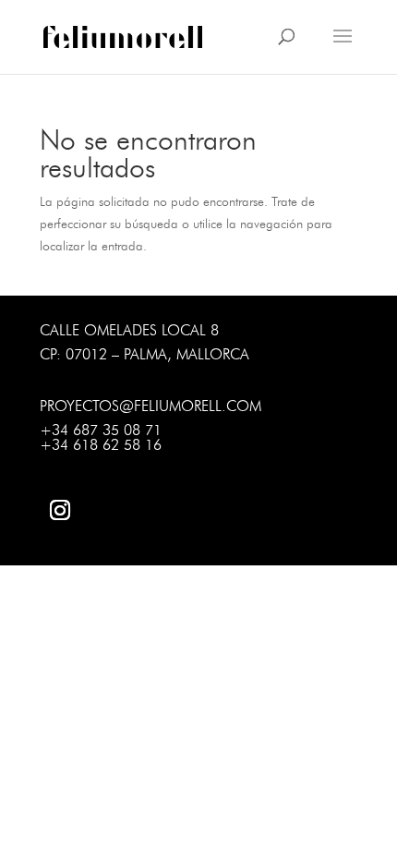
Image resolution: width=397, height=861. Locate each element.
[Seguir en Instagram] (60, 510)
